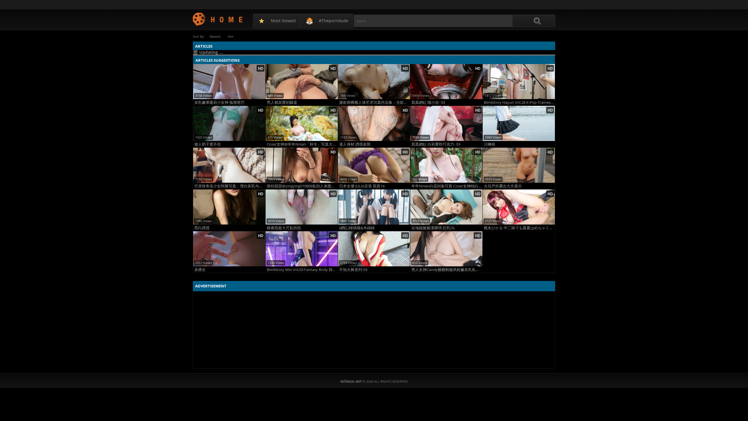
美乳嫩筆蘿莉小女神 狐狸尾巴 (219, 102)
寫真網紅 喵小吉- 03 (428, 102)
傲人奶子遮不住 (207, 144)
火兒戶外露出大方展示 (503, 186)
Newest (215, 36)
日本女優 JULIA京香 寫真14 (362, 186)
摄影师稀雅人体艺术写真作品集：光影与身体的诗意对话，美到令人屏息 (374, 102)
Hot (230, 36)
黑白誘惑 (201, 227)
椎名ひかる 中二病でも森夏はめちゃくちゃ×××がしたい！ (519, 227)
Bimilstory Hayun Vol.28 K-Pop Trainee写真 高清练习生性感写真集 (519, 102)
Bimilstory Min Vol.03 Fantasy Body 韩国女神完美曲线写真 (302, 269)
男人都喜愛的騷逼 (282, 102)
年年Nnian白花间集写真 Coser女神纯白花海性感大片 (446, 186)
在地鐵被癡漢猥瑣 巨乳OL (433, 227)
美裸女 (200, 269)
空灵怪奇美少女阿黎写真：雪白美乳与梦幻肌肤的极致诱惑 (229, 186)
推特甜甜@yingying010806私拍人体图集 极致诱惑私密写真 (302, 186)
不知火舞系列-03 (353, 269)
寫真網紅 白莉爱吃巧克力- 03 (435, 144)
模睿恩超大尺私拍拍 (284, 227)
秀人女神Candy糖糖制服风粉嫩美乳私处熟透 (446, 269)
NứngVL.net (218, 18)
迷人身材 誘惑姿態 (354, 144)
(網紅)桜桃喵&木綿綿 (357, 227)
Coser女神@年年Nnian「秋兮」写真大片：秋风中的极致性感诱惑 (302, 144)
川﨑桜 (489, 144)
